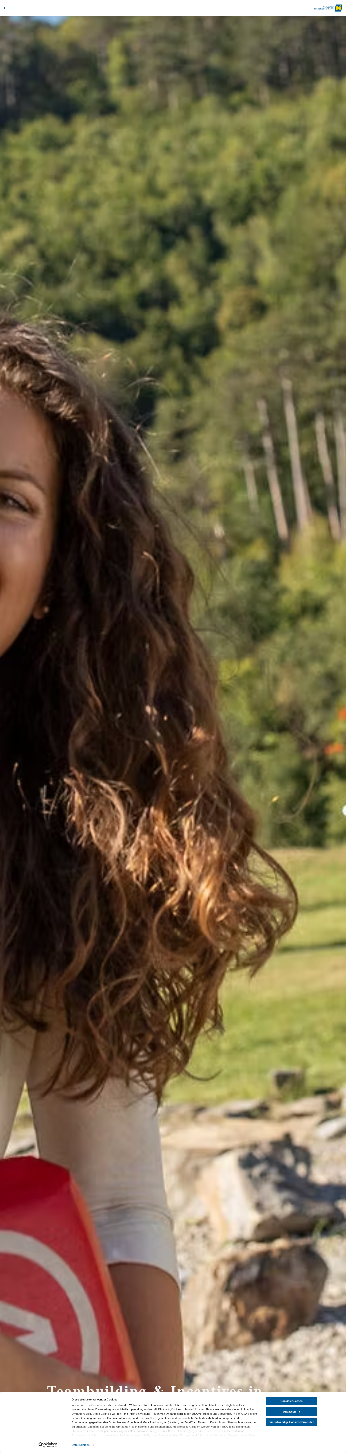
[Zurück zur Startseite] (328, 8)
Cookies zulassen (291, 1400)
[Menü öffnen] (4, 8)
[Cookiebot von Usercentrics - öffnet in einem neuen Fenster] (48, 1445)
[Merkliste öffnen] (20, 8)
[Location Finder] (14, 8)
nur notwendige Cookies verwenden (291, 1422)
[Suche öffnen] (25, 8)
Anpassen (289, 1411)
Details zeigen (81, 1444)
